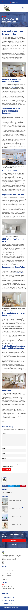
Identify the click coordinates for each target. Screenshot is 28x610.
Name (3, 448)
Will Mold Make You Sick (14, 523)
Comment (4, 433)
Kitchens (4, 16)
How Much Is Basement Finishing (16, 499)
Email (3, 453)
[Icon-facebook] (3, 563)
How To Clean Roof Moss (14, 515)
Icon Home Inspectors (15, 362)
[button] (23, 8)
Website (4, 458)
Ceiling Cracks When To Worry (16, 507)
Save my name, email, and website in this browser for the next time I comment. (13, 465)
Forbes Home (13, 87)
